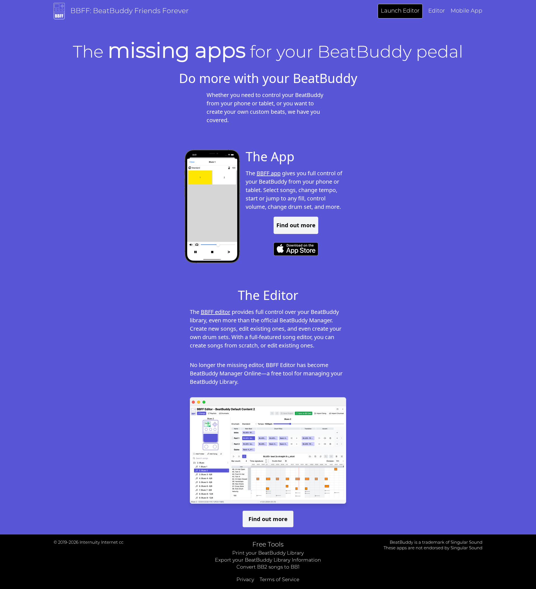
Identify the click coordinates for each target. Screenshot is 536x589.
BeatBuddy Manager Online (225, 373)
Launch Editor (400, 11)
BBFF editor (215, 312)
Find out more (295, 225)
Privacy (245, 580)
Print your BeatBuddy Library (268, 553)
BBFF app (269, 173)
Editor (436, 11)
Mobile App (466, 11)
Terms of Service (279, 580)
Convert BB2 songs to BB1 (268, 567)
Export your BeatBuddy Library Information (268, 560)
